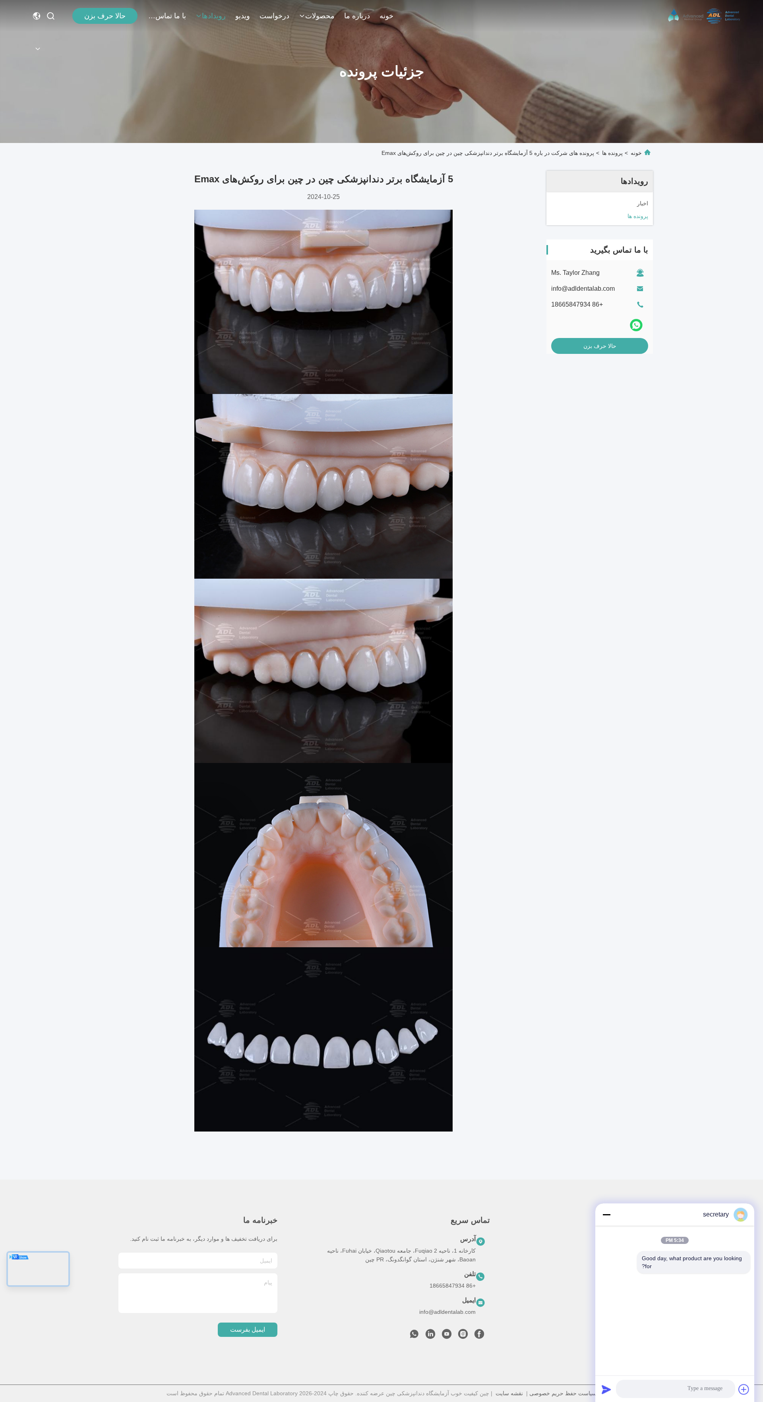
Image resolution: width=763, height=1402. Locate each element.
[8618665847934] (414, 1336)
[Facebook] (479, 1336)
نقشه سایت (509, 1393)
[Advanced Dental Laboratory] (705, 16)
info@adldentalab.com (583, 288)
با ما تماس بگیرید (167, 16)
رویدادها (214, 16)
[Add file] (743, 1389)
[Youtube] (446, 1336)
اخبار (642, 1310)
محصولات (320, 16)
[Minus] (606, 1214)
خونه (386, 16)
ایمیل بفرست (247, 1329)
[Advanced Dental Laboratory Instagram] (463, 1336)
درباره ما (357, 16)
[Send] (606, 1389)
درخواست (274, 16)
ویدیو (242, 16)
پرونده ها (612, 153)
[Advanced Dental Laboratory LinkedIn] (430, 1336)
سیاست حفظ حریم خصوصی (562, 1393)
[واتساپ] (636, 325)
